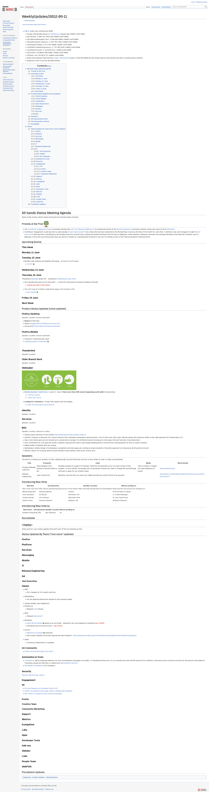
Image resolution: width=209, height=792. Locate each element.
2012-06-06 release (34, 623)
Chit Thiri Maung (77, 229)
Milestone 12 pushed (35, 633)
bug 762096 (99, 623)
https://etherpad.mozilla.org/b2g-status (69, 435)
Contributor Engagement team (39, 229)
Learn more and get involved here (39, 405)
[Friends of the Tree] (46, 223)
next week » (43, 24)
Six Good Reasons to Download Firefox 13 (40, 688)
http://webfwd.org (167, 468)
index (36, 24)
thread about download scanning (46, 326)
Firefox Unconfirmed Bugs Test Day (37, 651)
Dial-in (26, 31)
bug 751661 (58, 626)
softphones (54, 34)
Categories (27, 777)
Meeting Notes (52, 777)
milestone (37, 616)
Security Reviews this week (32, 675)
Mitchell (170, 229)
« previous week (27, 24)
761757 (30, 264)
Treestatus (28, 660)
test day (35, 279)
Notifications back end (66, 279)
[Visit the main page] (9, 8)
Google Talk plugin (60, 58)
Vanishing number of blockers (35, 342)
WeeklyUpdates (29, 20)
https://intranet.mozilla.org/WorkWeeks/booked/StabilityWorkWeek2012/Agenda (104, 635)
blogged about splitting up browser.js (44, 323)
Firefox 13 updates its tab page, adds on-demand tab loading (47, 691)
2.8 (35, 609)
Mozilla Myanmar (123, 229)
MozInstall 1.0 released (33, 666)
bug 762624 (31, 292)
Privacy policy (26, 789)
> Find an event (32, 395)
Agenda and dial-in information (38, 285)
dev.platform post (68, 663)
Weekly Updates (38, 777)
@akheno (88, 229)
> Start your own (33, 398)
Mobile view (49, 789)
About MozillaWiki (38, 789)
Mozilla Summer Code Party (35, 392)
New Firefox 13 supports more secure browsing (42, 694)
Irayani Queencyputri (76, 232)
